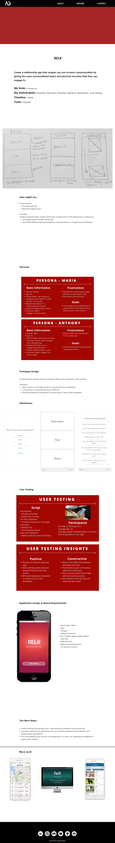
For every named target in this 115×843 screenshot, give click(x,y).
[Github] (67, 833)
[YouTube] (60, 833)
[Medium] (53, 833)
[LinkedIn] (40, 833)
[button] (57, 297)
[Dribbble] (47, 833)
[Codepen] (74, 833)
